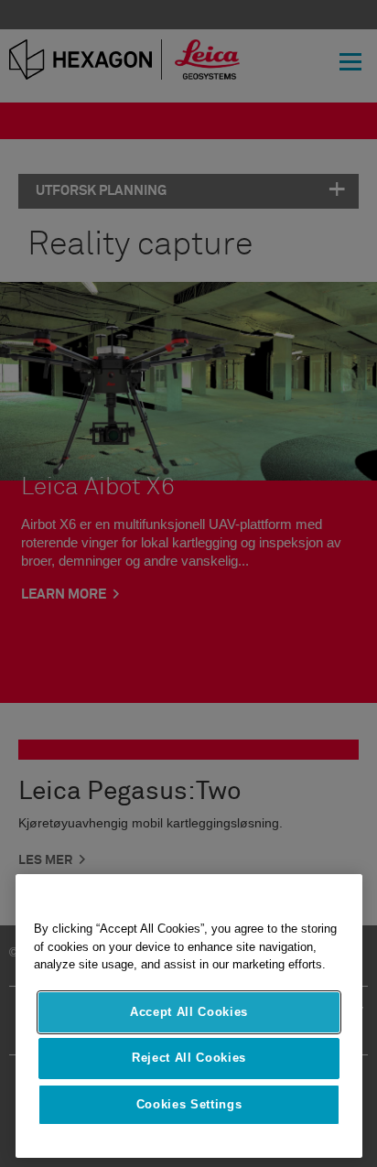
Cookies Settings (189, 1104)
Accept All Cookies (189, 1012)
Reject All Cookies (189, 1057)
